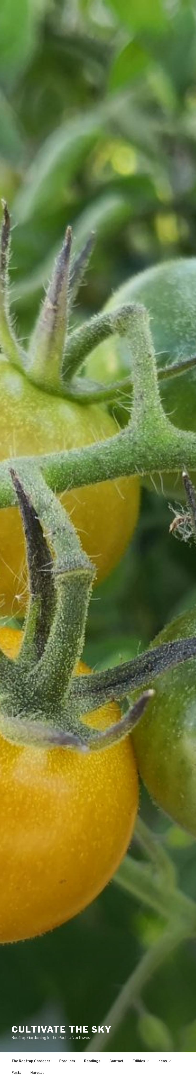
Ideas (162, 1061)
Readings (92, 1061)
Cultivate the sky (61, 1029)
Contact (116, 1061)
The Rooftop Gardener (30, 1061)
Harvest (37, 1073)
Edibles (139, 1061)
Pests (16, 1073)
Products (67, 1061)
